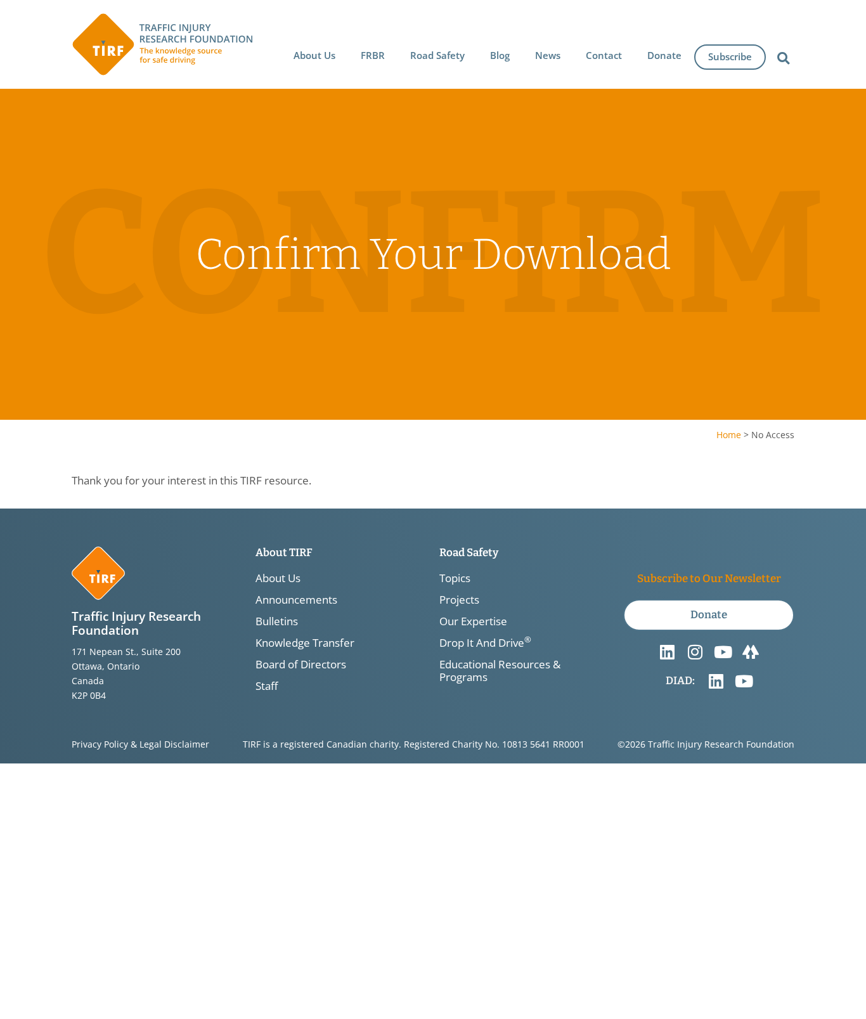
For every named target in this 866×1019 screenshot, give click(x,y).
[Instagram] (695, 652)
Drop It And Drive (485, 643)
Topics (454, 578)
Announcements (296, 600)
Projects (459, 600)
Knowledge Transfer (304, 643)
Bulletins (276, 621)
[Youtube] (722, 652)
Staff (266, 686)
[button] (314, 55)
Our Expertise (473, 621)
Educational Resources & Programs (499, 671)
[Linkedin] (667, 652)
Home (728, 435)
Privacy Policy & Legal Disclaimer (140, 744)
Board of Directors (300, 664)
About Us (278, 578)
